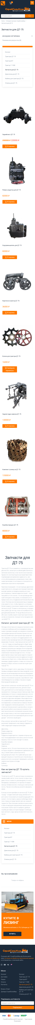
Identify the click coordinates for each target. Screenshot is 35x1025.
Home (3, 21)
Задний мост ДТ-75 (8, 134)
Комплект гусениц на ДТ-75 (11, 469)
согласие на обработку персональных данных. (19, 958)
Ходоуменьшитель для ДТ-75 (12, 245)
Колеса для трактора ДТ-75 (11, 356)
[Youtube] (5, 964)
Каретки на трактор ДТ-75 (10, 301)
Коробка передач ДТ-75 (10, 525)
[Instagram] (1, 964)
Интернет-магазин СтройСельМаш (15, 21)
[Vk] (8, 964)
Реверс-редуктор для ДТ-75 (11, 190)
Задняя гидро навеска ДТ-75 (11, 414)
